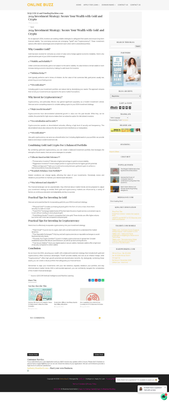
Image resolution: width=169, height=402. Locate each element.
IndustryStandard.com (37, 368)
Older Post (99, 354)
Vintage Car (116, 258)
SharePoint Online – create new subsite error (125, 214)
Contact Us (123, 5)
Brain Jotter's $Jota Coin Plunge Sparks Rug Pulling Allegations (129, 188)
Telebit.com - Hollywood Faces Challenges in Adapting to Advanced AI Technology (125, 235)
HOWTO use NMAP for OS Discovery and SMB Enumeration (126, 218)
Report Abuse (114, 151)
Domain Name (108, 5)
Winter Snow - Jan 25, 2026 (121, 253)
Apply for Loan (91, 5)
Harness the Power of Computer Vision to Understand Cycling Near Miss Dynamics (40, 304)
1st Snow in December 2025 (121, 260)
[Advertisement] (125, 25)
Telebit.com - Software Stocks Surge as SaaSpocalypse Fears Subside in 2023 (125, 230)
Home (78, 5)
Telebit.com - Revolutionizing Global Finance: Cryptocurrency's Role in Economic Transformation (124, 241)
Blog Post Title (117, 211)
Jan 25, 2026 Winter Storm (121, 255)
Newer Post (33, 354)
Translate (125, 120)
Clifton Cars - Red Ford (120, 262)
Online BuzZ (40, 4)
